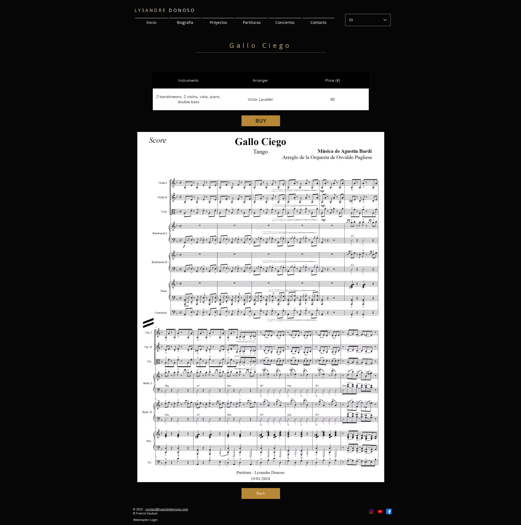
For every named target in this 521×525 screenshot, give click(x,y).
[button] (218, 20)
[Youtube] (380, 511)
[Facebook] (389, 511)
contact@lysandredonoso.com (166, 509)
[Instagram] (371, 511)
